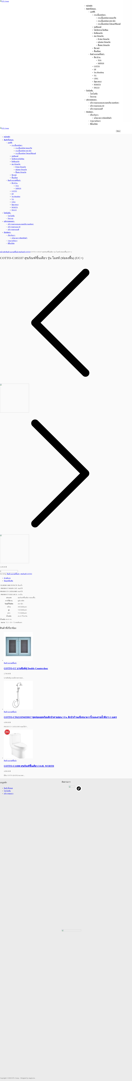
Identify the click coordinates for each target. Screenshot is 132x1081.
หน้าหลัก (3, 252)
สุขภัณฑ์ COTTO (24, 252)
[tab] (62, 578)
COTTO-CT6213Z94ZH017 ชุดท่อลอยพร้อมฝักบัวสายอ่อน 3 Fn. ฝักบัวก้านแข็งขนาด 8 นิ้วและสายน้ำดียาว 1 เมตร (60, 717)
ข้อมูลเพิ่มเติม (8, 581)
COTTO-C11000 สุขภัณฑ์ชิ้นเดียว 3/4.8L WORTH (29, 766)
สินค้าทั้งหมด (8, 788)
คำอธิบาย (7, 578)
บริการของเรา (8, 793)
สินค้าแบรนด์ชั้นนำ (12, 252)
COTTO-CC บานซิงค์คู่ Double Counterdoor (26, 668)
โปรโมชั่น (7, 791)
